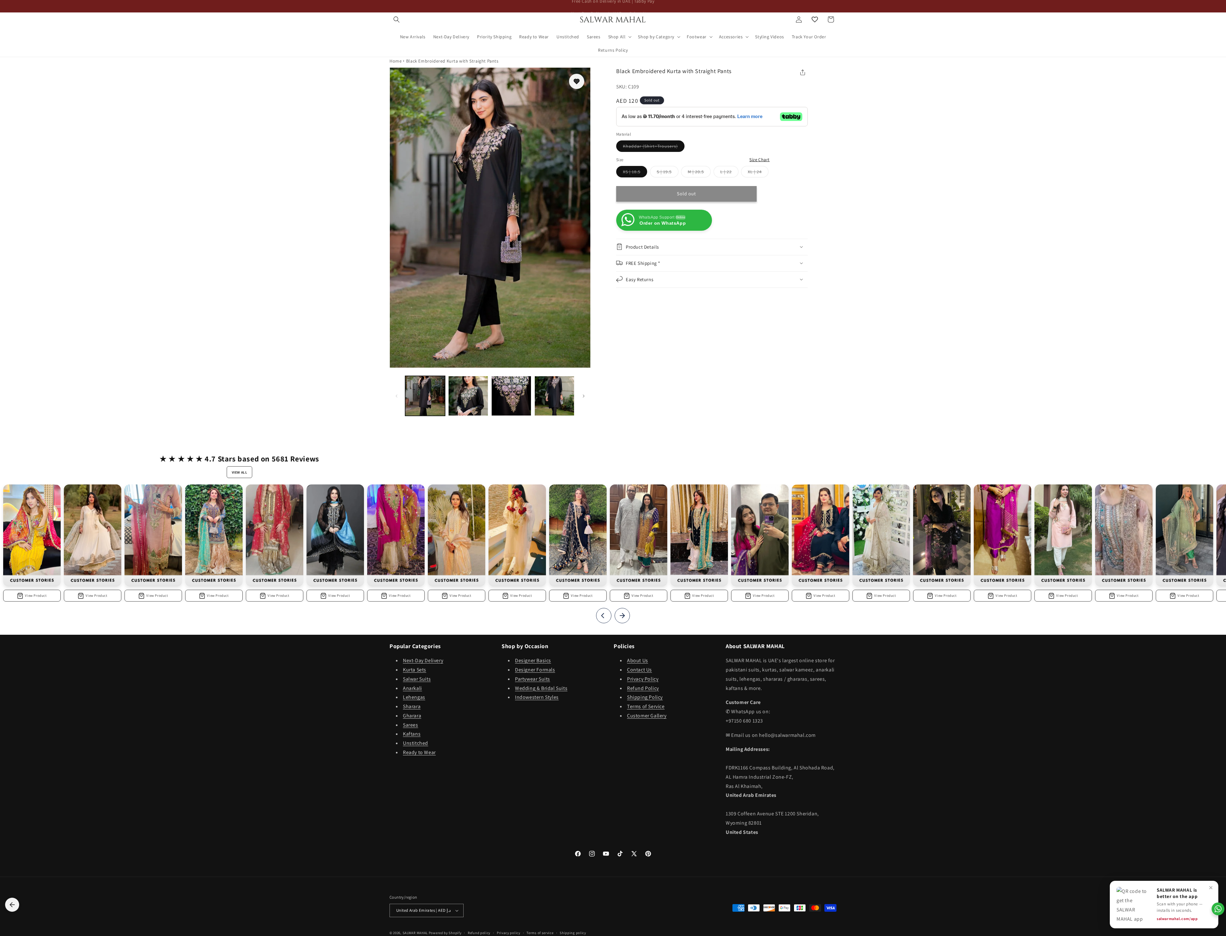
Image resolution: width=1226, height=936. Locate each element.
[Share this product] (803, 72)
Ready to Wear (419, 752)
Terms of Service (646, 706)
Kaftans (411, 734)
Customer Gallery (647, 716)
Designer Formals (535, 670)
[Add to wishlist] (576, 81)
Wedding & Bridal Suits (541, 688)
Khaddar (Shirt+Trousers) (654, 147)
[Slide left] (397, 396)
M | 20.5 (699, 172)
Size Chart (759, 159)
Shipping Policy (645, 697)
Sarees (410, 725)
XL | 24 (758, 172)
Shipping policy (573, 932)
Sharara (411, 706)
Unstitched (415, 743)
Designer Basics (533, 660)
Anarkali (412, 688)
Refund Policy (643, 688)
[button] (397, 19)
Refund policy (479, 932)
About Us (637, 660)
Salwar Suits (417, 679)
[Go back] (12, 905)
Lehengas (414, 697)
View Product (36, 595)
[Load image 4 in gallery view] (554, 396)
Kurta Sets (414, 670)
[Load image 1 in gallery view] (425, 396)
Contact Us (639, 670)
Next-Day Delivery (423, 660)
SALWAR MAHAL (415, 933)
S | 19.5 (667, 172)
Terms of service (539, 932)
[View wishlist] (814, 19)
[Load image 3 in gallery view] (511, 396)
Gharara (412, 716)
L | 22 (729, 172)
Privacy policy (508, 932)
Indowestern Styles (537, 697)
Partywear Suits (532, 679)
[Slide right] (584, 396)
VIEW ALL (239, 472)
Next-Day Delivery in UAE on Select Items (613, 6)
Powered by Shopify (445, 933)
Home (396, 61)
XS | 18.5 (635, 172)
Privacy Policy (642, 679)
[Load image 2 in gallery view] (468, 396)
